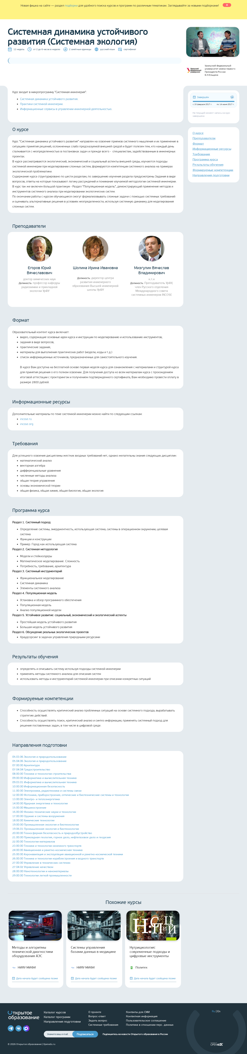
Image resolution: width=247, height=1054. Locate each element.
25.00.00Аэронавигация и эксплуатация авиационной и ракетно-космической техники (67, 854)
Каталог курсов (55, 1012)
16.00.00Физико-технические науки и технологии (44, 812)
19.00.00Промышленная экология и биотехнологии (45, 824)
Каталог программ (57, 1017)
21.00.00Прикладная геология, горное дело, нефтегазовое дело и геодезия (61, 837)
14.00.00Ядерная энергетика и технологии (40, 803)
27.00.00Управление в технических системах (41, 862)
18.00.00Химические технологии (33, 820)
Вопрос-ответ (97, 1016)
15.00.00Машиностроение (29, 807)
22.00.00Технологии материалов (33, 841)
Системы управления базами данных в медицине (93, 949)
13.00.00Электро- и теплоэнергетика (36, 799)
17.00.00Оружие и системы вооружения (38, 816)
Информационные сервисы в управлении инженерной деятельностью (66, 109)
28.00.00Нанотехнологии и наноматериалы (40, 871)
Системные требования (103, 1024)
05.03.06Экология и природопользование (39, 756)
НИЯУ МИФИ (27, 967)
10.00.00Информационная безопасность (38, 786)
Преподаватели (204, 138)
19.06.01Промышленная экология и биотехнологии (45, 829)
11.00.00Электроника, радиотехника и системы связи (46, 790)
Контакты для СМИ (138, 1012)
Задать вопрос (97, 1020)
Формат (198, 143)
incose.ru (26, 419)
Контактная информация (141, 1016)
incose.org (26, 424)
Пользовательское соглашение (146, 1020)
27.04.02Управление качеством (32, 867)
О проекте (94, 1012)
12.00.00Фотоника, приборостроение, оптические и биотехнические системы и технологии (70, 795)
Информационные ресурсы (212, 149)
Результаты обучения (208, 164)
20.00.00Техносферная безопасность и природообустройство (52, 833)
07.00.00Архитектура (26, 765)
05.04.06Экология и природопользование (39, 761)
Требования (201, 154)
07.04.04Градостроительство (31, 769)
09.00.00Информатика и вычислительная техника (44, 778)
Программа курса (205, 159)
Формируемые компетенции (213, 170)
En (218, 1011)
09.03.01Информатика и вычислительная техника (44, 782)
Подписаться (85, 1034)
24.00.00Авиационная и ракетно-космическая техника (47, 850)
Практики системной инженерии (41, 104)
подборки (71, 5)
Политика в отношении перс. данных (149, 1024)
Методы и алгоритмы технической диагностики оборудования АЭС (32, 951)
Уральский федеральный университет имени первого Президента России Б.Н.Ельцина (220, 70)
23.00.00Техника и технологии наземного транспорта (46, 845)
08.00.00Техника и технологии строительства (41, 773)
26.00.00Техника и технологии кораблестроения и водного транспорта (58, 858)
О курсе (198, 133)
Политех (141, 967)
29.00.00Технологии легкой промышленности (42, 875)
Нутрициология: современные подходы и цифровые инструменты (150, 951)
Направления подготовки (211, 175)
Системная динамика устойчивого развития (49, 99)
